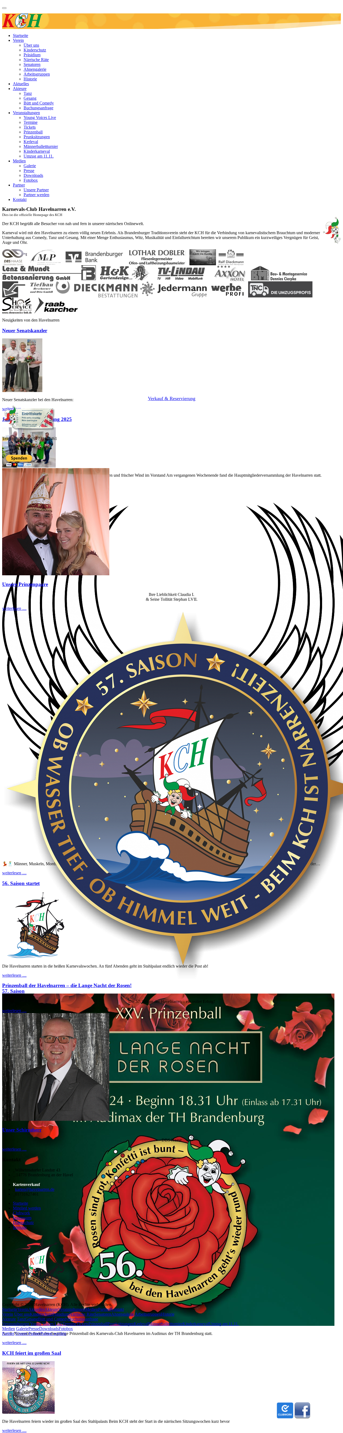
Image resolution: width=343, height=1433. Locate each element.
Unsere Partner (36, 190)
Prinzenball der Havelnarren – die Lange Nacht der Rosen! (67, 985)
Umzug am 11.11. (39, 156)
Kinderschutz (35, 50)
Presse (29, 170)
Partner (19, 185)
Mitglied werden (27, 1208)
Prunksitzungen (37, 137)
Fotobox (31, 180)
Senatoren (32, 64)
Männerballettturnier (41, 146)
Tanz (28, 93)
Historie (30, 79)
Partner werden (36, 194)
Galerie (30, 165)
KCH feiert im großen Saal (31, 1353)
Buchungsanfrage (38, 108)
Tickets (30, 127)
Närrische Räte (36, 59)
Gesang (30, 98)
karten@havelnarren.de (34, 1189)
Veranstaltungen (26, 112)
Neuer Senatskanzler (24, 330)
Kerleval (31, 141)
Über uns (31, 45)
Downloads (33, 175)
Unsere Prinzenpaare (25, 584)
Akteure (20, 88)
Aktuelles (21, 83)
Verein (18, 40)
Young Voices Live (40, 117)
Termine (31, 122)
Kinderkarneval (37, 151)
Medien (19, 161)
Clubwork (21, 1213)
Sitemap (20, 1227)
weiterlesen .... (14, 1342)
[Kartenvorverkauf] (28, 429)
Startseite (20, 35)
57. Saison (13, 991)
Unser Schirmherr (22, 1130)
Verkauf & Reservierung (171, 398)
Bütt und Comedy (39, 103)
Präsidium (32, 55)
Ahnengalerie (35, 69)
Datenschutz (23, 1222)
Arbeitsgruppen (37, 74)
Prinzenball (33, 132)
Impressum (22, 1217)
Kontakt (20, 199)
